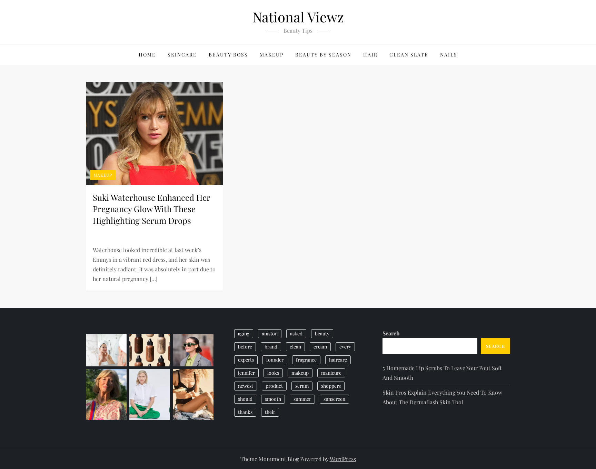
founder (275, 359)
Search (391, 333)
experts (246, 359)
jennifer (246, 372)
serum (302, 386)
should (245, 399)
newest (245, 386)
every (345, 346)
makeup (300, 372)
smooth (273, 399)
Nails (448, 54)
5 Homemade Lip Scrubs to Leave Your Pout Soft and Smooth (442, 372)
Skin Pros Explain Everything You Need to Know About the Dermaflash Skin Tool (442, 397)
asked (296, 333)
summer (302, 399)
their (270, 412)
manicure (331, 372)
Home (147, 54)
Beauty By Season (323, 54)
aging (243, 333)
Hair (370, 54)
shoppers (331, 386)
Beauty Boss (228, 54)
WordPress (343, 458)
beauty (322, 333)
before (245, 346)
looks (273, 372)
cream (320, 346)
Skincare (182, 54)
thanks (245, 412)
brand (271, 346)
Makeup (272, 54)
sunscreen (334, 399)
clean (295, 346)
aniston (270, 333)
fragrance (306, 359)
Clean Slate (408, 54)
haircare (338, 359)
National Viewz (298, 17)
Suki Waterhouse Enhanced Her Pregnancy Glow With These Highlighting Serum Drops (151, 209)
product (274, 386)
